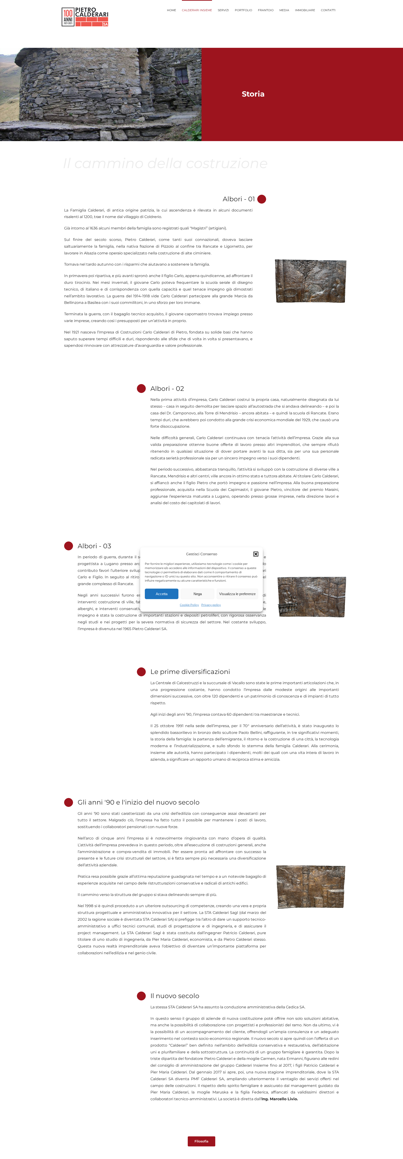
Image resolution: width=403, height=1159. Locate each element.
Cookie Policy (189, 605)
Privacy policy (211, 605)
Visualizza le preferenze (237, 594)
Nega (198, 594)
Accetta (161, 594)
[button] (256, 554)
